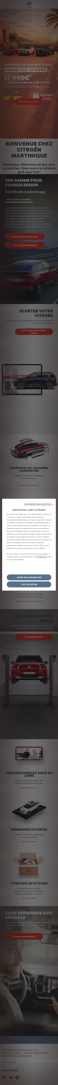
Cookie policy (41, 556)
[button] (39, 504)
